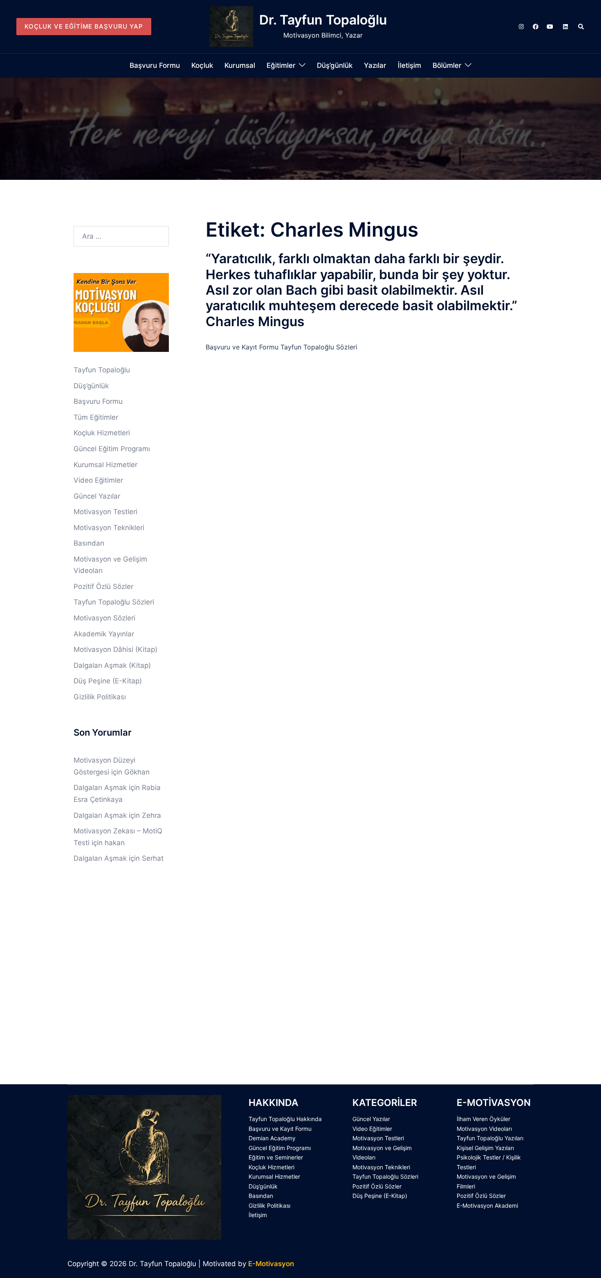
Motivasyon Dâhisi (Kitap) (115, 649)
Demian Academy (272, 1138)
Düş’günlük (334, 65)
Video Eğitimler (98, 480)
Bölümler (447, 65)
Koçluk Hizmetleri (102, 433)
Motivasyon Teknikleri (109, 528)
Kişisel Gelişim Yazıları (485, 1147)
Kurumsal (239, 65)
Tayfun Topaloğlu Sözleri (114, 602)
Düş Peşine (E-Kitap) (108, 681)
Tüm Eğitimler (96, 417)
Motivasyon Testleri (105, 512)
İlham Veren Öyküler (483, 1118)
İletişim (409, 65)
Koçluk (202, 65)
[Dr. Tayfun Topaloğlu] (231, 26)
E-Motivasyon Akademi (487, 1205)
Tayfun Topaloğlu (102, 370)
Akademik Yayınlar (104, 634)
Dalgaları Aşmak (100, 787)
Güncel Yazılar (97, 496)
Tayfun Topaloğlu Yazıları (490, 1138)
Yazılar (375, 65)
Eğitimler (281, 65)
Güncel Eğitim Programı (112, 449)
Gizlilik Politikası (100, 697)
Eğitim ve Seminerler (276, 1157)
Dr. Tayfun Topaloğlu (323, 20)
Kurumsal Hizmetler (105, 465)
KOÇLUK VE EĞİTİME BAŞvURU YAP (84, 26)
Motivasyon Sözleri (104, 618)
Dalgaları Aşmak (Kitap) (112, 665)
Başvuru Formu (155, 65)
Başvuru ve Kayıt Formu (280, 1128)
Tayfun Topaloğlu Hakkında (285, 1118)
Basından (89, 543)
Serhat (153, 858)
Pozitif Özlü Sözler (103, 586)
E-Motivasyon (271, 1264)
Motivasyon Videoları (484, 1128)
